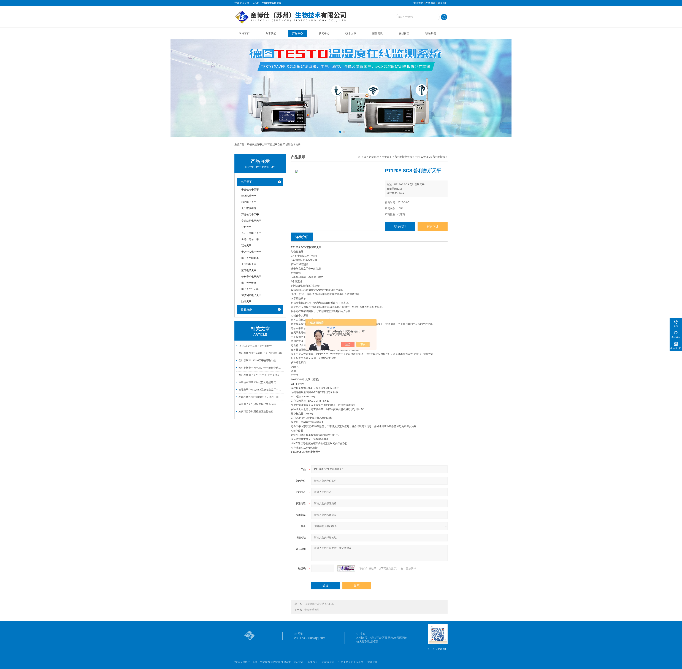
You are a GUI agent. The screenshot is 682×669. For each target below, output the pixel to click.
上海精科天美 (248, 264)
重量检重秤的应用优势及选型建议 (257, 382)
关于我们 (271, 33)
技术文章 (350, 33)
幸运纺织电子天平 (251, 220)
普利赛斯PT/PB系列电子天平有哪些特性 (261, 353)
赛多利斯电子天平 (251, 295)
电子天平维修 (248, 283)
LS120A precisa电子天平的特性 (255, 346)
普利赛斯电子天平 (251, 276)
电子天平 (246, 181)
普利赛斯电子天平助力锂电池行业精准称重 (261, 367)
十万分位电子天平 (251, 251)
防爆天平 (246, 301)
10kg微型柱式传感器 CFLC (319, 604)
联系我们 (443, 3)
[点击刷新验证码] (346, 568)
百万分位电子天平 (251, 233)
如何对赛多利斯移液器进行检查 (256, 411)
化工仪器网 (357, 662)
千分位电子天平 (250, 189)
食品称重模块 (311, 609)
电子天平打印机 (250, 289)
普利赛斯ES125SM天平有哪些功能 (257, 360)
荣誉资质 (377, 33)
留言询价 (432, 226)
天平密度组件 (248, 208)
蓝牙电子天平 (248, 270)
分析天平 (246, 227)
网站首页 (244, 33)
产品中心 (297, 33)
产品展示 (374, 156)
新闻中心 (324, 33)
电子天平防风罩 (250, 258)
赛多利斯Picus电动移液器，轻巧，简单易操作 (261, 397)
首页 (363, 156)
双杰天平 (246, 245)
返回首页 (418, 3)
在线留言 (430, 3)
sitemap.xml (328, 662)
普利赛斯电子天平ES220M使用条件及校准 (261, 375)
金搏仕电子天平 (250, 239)
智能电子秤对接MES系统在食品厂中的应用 (261, 389)
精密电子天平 (248, 202)
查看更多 (246, 309)
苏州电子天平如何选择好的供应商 (257, 404)
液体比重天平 (248, 196)
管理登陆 (372, 662)
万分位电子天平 (250, 214)
